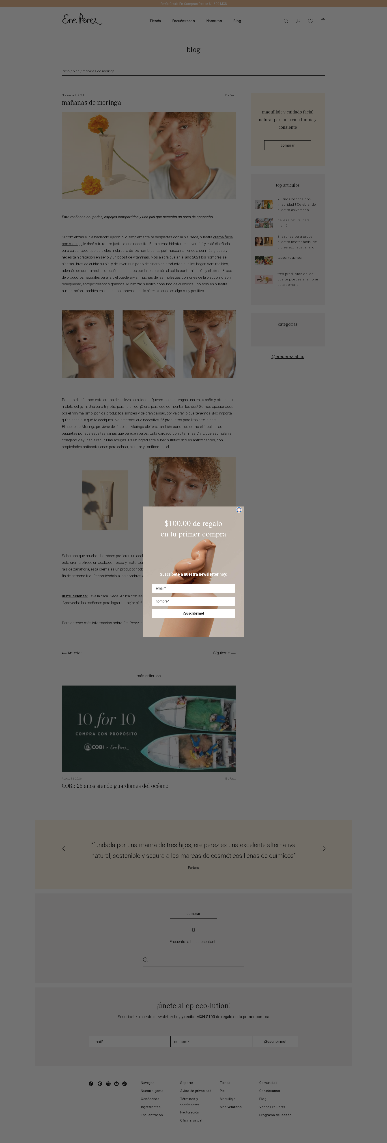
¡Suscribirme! (193, 613)
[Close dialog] (239, 510)
